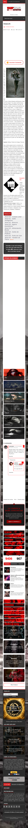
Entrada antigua (21, 499)
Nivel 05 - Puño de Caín (13, 235)
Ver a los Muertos (16, 784)
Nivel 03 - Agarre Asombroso (11, 225)
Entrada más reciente (8, 499)
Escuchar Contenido (14, 62)
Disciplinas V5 (19, 29)
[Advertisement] (14, 44)
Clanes (12, 583)
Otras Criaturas (14, 684)
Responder (11, 456)
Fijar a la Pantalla (14, 521)
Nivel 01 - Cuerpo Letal (13, 217)
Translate (14, 696)
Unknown (11, 446)
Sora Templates (13, 817)
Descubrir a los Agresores (14, 1)
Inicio (15, 499)
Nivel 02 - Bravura (11, 222)
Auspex (12, 591)
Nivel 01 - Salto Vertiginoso (10, 219)
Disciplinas (13, 567)
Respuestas (12, 459)
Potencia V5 (7, 214)
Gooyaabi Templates (14, 818)
